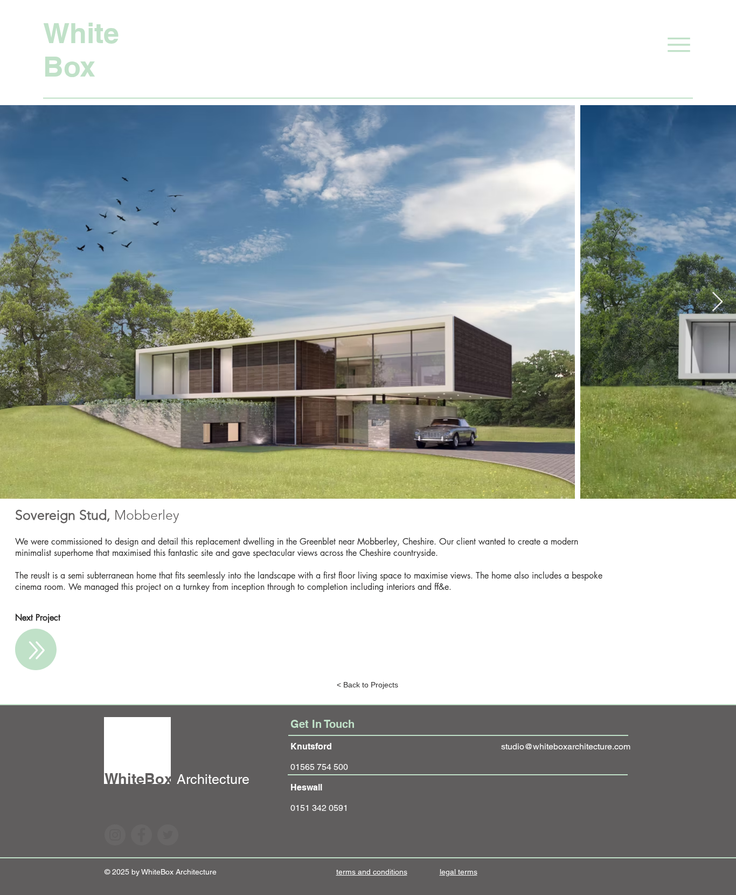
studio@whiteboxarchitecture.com (565, 746)
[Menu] (664, 44)
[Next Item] (717, 302)
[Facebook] (141, 834)
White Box (81, 49)
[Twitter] (167, 834)
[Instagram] (115, 834)
